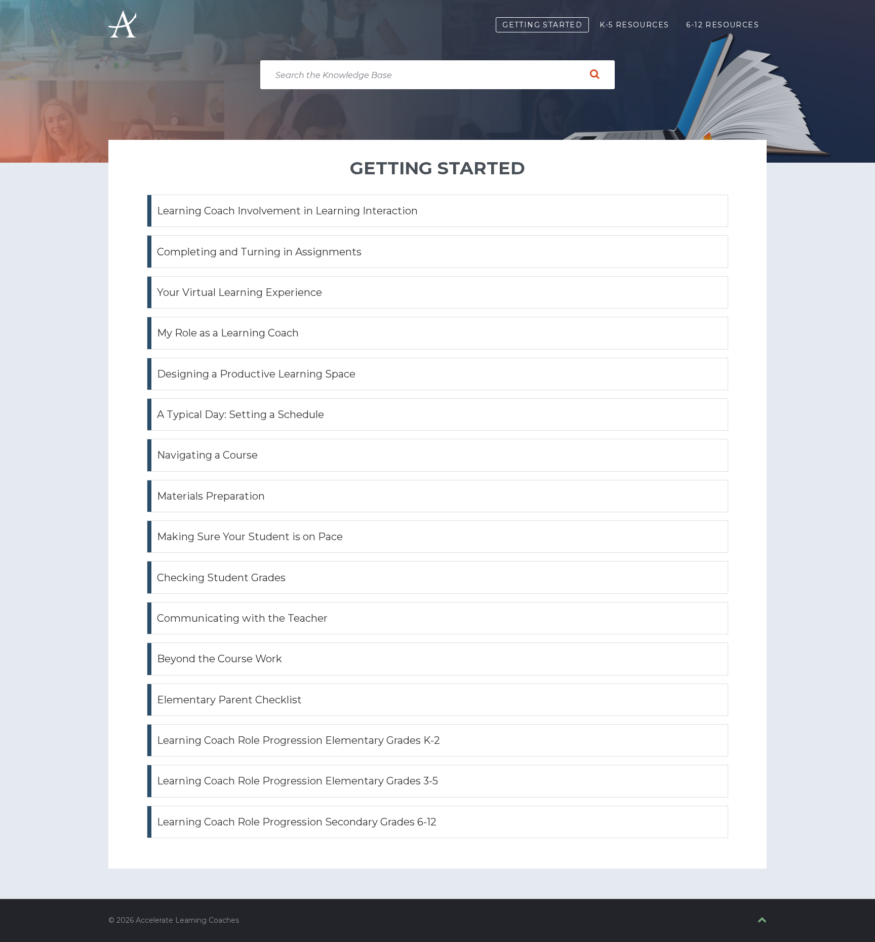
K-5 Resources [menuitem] (634, 24)
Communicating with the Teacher (242, 618)
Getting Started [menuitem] (542, 24)
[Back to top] (762, 920)
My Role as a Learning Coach (228, 333)
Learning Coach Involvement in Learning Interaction (287, 211)
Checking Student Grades (221, 578)
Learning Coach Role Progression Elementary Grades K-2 (298, 740)
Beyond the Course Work (219, 659)
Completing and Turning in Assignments (259, 252)
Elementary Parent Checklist (229, 700)
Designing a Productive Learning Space (256, 374)
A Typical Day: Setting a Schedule (240, 414)
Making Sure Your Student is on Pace (250, 537)
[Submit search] (594, 74)
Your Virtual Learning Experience (239, 292)
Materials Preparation (211, 496)
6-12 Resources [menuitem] (722, 24)
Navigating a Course (207, 455)
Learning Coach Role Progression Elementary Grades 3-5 (297, 781)
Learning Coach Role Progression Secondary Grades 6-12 (296, 822)
